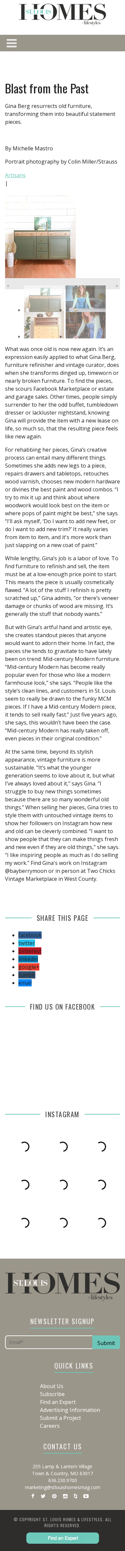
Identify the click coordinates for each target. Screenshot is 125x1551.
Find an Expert (58, 1402)
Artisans (15, 175)
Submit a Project (60, 1418)
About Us (51, 1386)
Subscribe (52, 1394)
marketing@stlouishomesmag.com (62, 1487)
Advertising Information (70, 1410)
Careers (50, 1425)
